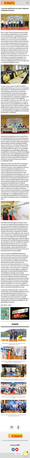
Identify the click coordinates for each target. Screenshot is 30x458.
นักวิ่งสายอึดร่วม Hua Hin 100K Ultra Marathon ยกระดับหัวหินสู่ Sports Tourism (13, 344)
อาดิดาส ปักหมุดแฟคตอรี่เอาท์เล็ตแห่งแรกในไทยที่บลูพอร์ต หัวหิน (14, 397)
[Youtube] (16, 449)
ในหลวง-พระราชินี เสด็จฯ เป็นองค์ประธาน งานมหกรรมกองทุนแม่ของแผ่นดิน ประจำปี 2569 (13, 415)
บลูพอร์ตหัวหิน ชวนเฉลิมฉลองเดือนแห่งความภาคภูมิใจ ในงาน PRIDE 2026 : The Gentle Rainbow (13, 362)
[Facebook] (13, 449)
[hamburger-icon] (27, 3)
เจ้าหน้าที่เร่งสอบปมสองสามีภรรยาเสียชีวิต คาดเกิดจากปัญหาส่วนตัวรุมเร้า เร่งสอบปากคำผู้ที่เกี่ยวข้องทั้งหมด (13, 379)
